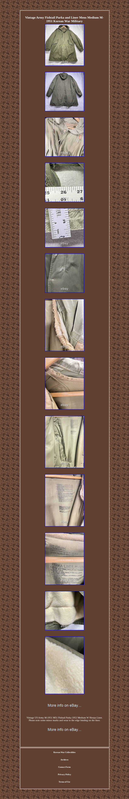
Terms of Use (64, 782)
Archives (64, 759)
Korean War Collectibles (64, 752)
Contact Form (64, 767)
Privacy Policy (64, 774)
